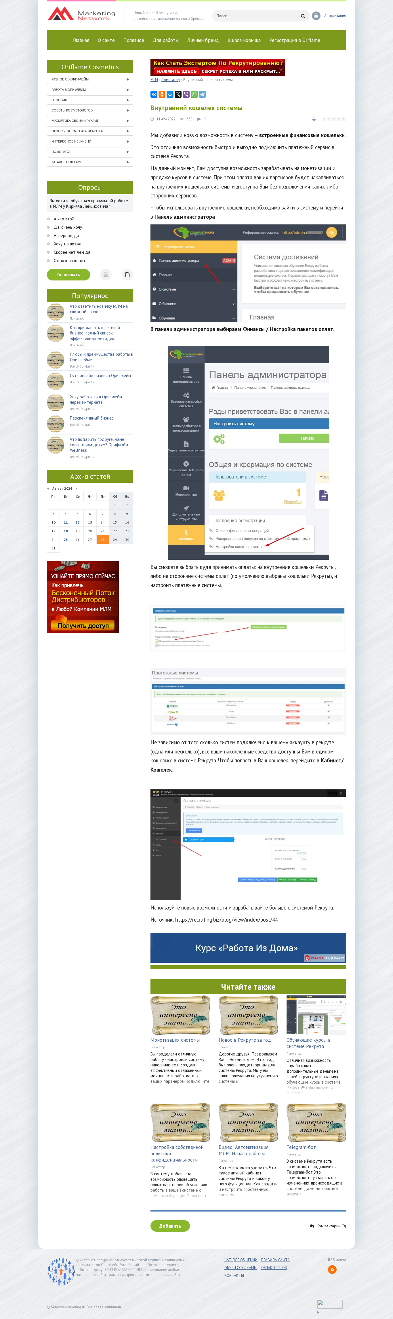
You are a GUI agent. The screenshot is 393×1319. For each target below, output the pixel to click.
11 (66, 522)
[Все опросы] (127, 274)
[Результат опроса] (106, 274)
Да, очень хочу (67, 227)
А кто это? (63, 219)
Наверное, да (66, 235)
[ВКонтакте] (153, 94)
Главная (81, 40)
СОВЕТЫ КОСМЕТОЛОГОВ (72, 110)
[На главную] (81, 16)
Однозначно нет (69, 260)
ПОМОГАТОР (61, 151)
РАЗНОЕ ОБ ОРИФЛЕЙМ (70, 79)
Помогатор (157, 1047)
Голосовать (68, 274)
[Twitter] (178, 94)
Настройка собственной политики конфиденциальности (176, 1153)
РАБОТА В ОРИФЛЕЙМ (68, 89)
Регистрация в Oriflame (294, 40)
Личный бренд (203, 40)
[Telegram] (202, 94)
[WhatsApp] (194, 94)
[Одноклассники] (162, 94)
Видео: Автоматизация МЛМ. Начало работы (243, 1150)
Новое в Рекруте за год (245, 1040)
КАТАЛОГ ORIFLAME (66, 162)
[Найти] (303, 16)
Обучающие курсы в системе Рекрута (309, 1043)
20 (90, 531)
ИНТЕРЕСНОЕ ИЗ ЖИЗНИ (71, 141)
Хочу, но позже (67, 244)
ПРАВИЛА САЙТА (275, 1260)
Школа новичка (244, 40)
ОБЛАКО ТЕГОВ (274, 1267)
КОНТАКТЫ (234, 1275)
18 (66, 531)
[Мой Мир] (170, 94)
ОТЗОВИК (59, 100)
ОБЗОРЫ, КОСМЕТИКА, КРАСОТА (77, 131)
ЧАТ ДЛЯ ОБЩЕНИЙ (240, 1260)
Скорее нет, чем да (71, 252)
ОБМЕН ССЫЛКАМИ (240, 1267)
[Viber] (186, 94)
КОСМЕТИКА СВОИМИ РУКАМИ (75, 120)
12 (78, 522)
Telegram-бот (301, 1147)
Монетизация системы (175, 1040)
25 (66, 539)
